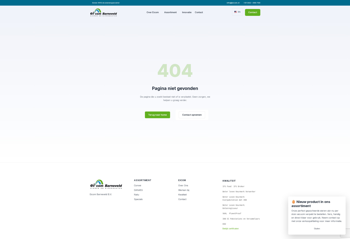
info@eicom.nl (233, 3)
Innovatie (187, 12)
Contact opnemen (192, 114)
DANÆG (138, 190)
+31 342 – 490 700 (251, 3)
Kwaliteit (182, 194)
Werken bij (183, 190)
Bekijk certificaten (231, 228)
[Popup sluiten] (341, 201)
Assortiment (170, 12)
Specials (138, 199)
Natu (136, 194)
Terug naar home (157, 114)
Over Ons (183, 185)
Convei (137, 185)
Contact (199, 12)
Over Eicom (153, 12)
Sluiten (317, 228)
